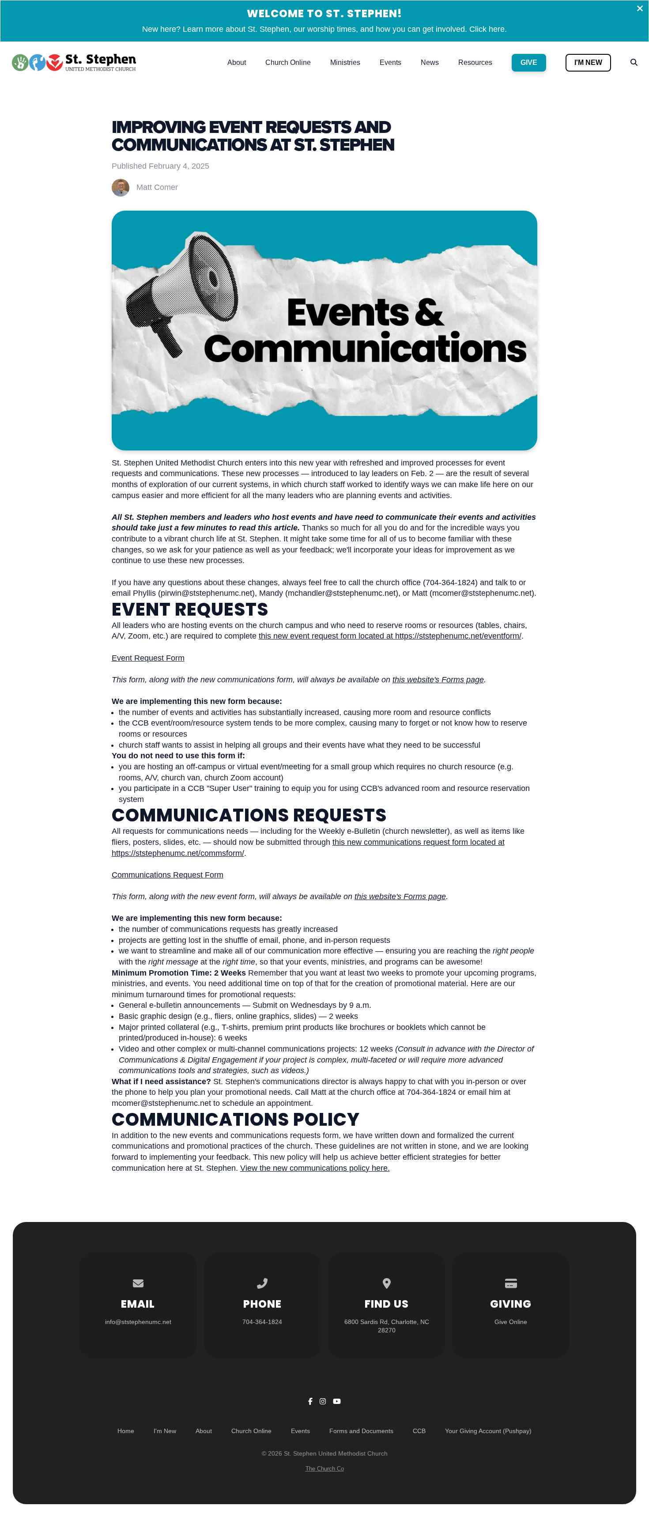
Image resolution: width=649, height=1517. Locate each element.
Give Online (510, 1322)
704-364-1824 (262, 1322)
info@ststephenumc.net (138, 1322)
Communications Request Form (167, 874)
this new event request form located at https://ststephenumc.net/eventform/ (390, 636)
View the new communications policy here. (315, 1168)
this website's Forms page (438, 679)
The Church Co (325, 1468)
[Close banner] (640, 9)
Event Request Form (148, 658)
